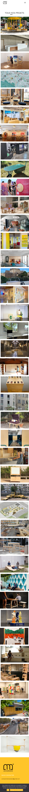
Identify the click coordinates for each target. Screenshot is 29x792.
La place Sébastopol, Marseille (15, 24)
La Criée (15, 240)
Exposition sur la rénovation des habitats (14, 293)
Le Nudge (14, 581)
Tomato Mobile (15, 419)
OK (8, 790)
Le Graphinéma (14, 634)
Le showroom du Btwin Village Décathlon (14, 150)
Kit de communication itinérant (14, 311)
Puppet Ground (15, 275)
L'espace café (14, 545)
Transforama (15, 473)
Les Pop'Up (14, 186)
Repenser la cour (14, 509)
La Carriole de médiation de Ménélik (14, 168)
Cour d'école (14, 527)
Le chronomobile (14, 204)
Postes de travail (14, 329)
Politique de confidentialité (16, 790)
